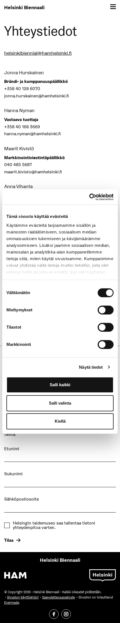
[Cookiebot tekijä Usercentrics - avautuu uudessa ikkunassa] (89, 197)
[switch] (106, 310)
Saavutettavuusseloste (58, 597)
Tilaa (8, 540)
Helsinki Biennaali (24, 7)
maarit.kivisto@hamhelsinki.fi (33, 172)
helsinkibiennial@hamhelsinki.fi (38, 53)
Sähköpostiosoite (21, 499)
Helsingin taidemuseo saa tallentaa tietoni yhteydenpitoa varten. (54, 525)
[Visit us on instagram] (66, 614)
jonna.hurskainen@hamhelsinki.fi (36, 96)
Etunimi (11, 449)
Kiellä (60, 421)
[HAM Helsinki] (15, 575)
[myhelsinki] (102, 575)
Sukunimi (13, 474)
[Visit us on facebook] (53, 614)
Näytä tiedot (91, 367)
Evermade (11, 602)
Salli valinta (60, 403)
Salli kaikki (60, 384)
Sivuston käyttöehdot (23, 597)
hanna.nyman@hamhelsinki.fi (32, 134)
